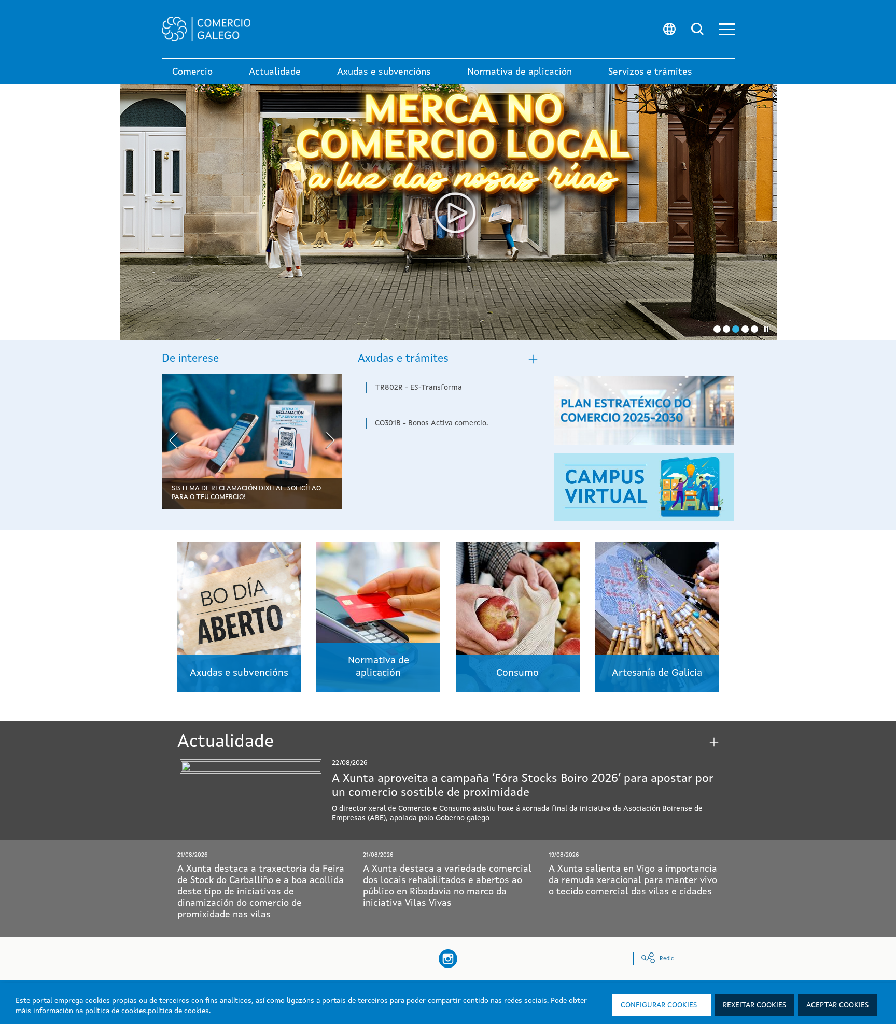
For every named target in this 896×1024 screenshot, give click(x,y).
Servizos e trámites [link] (650, 72)
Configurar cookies (659, 1005)
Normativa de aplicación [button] (519, 72)
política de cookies (115, 1011)
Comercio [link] (192, 72)
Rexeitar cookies (754, 1005)
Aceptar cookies (837, 1005)
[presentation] (173, 441)
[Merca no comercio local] (448, 211)
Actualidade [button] (275, 72)
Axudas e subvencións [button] (384, 72)
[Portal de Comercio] (373, 29)
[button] (727, 29)
